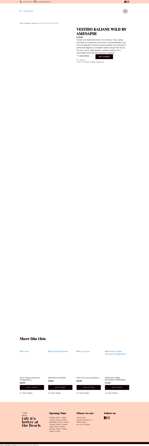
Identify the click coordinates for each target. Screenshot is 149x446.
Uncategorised (99, 62)
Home (21, 23)
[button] (83, 55)
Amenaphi (27, 23)
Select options (31, 387)
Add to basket (104, 56)
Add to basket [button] (60, 387)
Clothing (33, 23)
